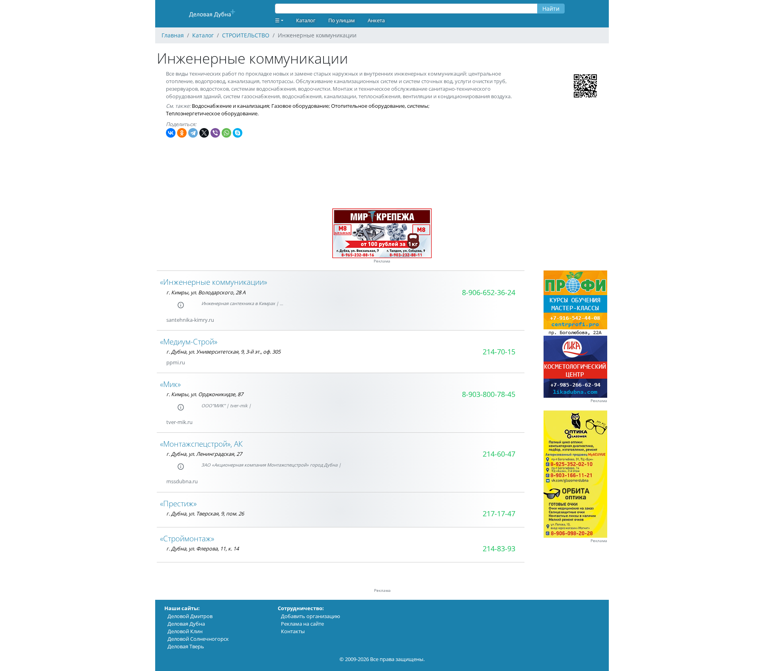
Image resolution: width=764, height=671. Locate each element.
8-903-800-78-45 (488, 394)
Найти (550, 8)
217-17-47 (499, 513)
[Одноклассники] (182, 133)
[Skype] (237, 133)
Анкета (376, 20)
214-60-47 (499, 454)
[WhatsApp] (226, 133)
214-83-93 (499, 548)
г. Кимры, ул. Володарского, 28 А (206, 292)
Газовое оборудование (300, 105)
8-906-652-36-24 (488, 292)
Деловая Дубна (186, 623)
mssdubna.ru (182, 481)
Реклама (382, 261)
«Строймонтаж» (187, 538)
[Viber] (215, 133)
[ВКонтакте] (170, 133)
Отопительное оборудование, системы (379, 105)
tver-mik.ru (179, 422)
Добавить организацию (310, 616)
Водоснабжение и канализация (230, 105)
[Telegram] (193, 133)
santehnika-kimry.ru (190, 319)
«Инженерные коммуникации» (213, 281)
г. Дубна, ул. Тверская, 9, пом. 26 (205, 513)
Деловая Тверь (186, 646)
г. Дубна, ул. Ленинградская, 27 (204, 453)
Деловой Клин (185, 631)
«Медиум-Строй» (188, 341)
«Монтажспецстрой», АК (201, 443)
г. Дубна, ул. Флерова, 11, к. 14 (202, 548)
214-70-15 (499, 351)
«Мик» (170, 384)
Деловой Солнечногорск (198, 638)
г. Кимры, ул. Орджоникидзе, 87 (204, 394)
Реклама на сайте (302, 623)
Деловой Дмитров (190, 616)
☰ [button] (277, 20)
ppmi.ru (175, 362)
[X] (204, 133)
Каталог (306, 20)
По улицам (341, 20)
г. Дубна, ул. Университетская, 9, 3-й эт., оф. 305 (223, 351)
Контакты (293, 631)
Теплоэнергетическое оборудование (211, 113)
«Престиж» (178, 503)
